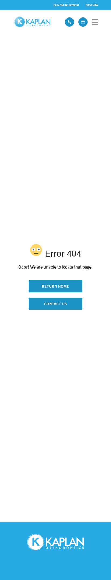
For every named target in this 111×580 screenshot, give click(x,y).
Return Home (55, 286)
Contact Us (55, 303)
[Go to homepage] (34, 22)
